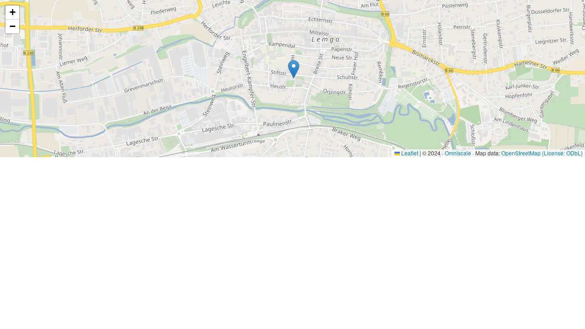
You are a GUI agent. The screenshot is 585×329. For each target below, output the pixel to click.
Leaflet (409, 153)
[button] (293, 69)
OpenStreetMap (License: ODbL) (542, 153)
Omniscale (458, 153)
